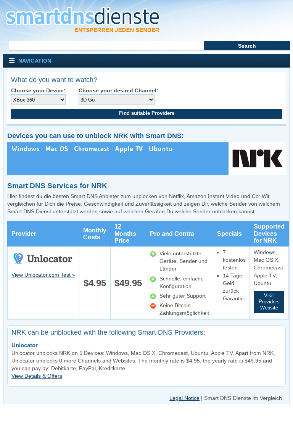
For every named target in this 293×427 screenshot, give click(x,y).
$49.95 (128, 283)
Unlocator (24, 345)
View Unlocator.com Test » (43, 275)
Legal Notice (184, 398)
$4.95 (95, 283)
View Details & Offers (36, 376)
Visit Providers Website (269, 302)
